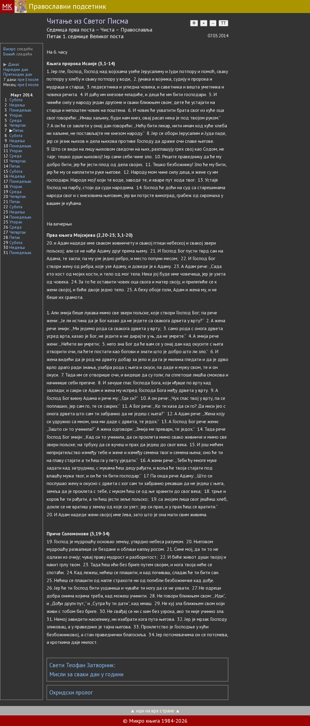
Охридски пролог (71, 692)
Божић (9, 54)
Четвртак (17, 125)
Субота (15, 99)
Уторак (15, 115)
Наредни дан (15, 69)
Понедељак (20, 110)
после (33, 79)
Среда (15, 120)
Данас (11, 64)
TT (223, 23)
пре (21, 79)
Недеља (17, 105)
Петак (18, 130)
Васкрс (9, 49)
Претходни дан (17, 74)
